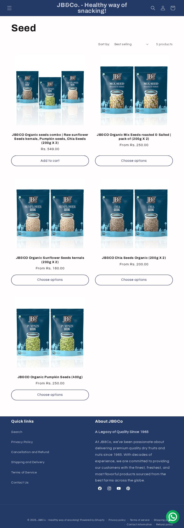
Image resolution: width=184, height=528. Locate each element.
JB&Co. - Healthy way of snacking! (58, 520)
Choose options (134, 160)
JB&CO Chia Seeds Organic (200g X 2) (134, 258)
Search (16, 432)
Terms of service (140, 520)
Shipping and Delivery (28, 462)
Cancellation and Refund (30, 452)
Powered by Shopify (92, 520)
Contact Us (20, 482)
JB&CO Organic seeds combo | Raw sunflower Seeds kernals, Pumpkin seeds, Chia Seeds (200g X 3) (50, 139)
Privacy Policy (22, 442)
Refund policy (164, 524)
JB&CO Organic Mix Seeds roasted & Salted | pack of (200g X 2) (134, 137)
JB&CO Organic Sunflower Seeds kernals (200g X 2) (50, 260)
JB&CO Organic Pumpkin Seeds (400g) (50, 377)
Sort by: (104, 44)
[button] (9, 8)
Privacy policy (117, 520)
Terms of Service (24, 472)
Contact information (139, 524)
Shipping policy (163, 520)
